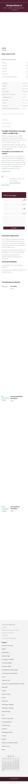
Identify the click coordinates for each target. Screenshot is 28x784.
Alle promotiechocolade (7, 645)
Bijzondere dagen (6, 656)
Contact (3, 676)
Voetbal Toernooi (6, 746)
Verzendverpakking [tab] (6, 126)
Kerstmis (4, 697)
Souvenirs (4, 735)
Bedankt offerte (5, 652)
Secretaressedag (6, 725)
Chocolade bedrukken (7, 663)
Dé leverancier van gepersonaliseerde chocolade (13, 683)
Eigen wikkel (4, 687)
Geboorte (4, 690)
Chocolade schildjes (6, 666)
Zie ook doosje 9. (6, 171)
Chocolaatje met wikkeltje (8, 659)
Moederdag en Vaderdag (7, 704)
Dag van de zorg (5, 680)
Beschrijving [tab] (4, 119)
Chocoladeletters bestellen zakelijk (10, 670)
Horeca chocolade (6, 694)
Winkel (3, 749)
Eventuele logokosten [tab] (7, 123)
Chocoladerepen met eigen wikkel (9, 673)
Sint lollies (13, 286)
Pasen (3, 715)
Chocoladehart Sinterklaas (15, 507)
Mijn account (5, 701)
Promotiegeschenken (7, 722)
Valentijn (4, 739)
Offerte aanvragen (6, 711)
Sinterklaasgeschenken (18, 114)
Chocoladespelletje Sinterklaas (16, 397)
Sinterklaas (10, 114)
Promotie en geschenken (7, 718)
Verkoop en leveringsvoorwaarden (10, 742)
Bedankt (4, 649)
